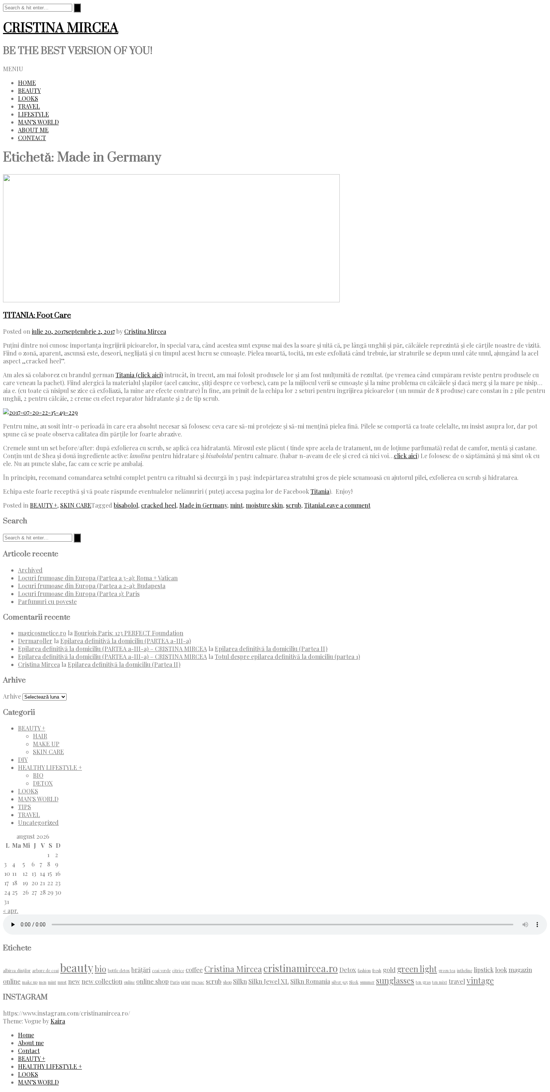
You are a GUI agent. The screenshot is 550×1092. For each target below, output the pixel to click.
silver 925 (339, 982)
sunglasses (395, 980)
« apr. (10, 910)
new (74, 981)
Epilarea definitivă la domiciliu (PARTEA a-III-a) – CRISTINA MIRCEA (112, 649)
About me (31, 1043)
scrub (293, 505)
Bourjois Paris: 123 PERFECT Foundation (128, 633)
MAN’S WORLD (38, 122)
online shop (152, 981)
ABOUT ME (33, 130)
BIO (38, 775)
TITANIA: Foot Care (37, 315)
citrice (178, 970)
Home (26, 1035)
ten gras (423, 982)
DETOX (43, 783)
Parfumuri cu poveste (47, 601)
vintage (480, 980)
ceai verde (161, 970)
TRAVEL (29, 106)
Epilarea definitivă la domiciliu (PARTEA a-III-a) (125, 641)
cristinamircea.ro (300, 968)
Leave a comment (346, 505)
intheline (464, 970)
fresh (376, 970)
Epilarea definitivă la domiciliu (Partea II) (271, 649)
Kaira (58, 1021)
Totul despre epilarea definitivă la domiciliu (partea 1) (287, 656)
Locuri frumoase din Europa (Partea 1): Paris (79, 594)
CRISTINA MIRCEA (60, 28)
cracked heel (158, 505)
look (501, 969)
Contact (29, 1051)
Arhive (12, 696)
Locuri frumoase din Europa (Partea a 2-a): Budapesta (91, 586)
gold (389, 969)
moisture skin (264, 505)
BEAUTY (29, 90)
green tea (447, 970)
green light (417, 968)
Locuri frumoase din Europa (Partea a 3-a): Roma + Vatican (98, 578)
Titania (320, 491)
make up (29, 982)
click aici (405, 456)
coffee (194, 969)
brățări (140, 969)
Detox (347, 969)
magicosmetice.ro (42, 633)
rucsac (198, 982)
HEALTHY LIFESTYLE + (50, 767)
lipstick (484, 969)
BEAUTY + (43, 505)
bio (100, 968)
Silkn (240, 981)
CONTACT (32, 138)
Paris (175, 982)
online (129, 982)
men (42, 982)
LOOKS (28, 98)
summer (367, 982)
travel (457, 981)
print (185, 982)
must (62, 982)
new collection (102, 981)
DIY (23, 759)
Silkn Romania (310, 981)
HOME (27, 83)
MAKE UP (46, 744)
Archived (30, 570)
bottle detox (119, 970)
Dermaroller (35, 641)
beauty (76, 967)
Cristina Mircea (145, 331)
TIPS (24, 807)
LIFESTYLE (33, 114)
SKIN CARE (75, 505)
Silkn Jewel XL (268, 981)
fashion (364, 970)
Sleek (353, 982)
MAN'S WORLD (38, 799)
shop (227, 982)
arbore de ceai (45, 970)
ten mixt (439, 982)
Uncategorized (38, 822)
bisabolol (126, 505)
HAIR (40, 736)
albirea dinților (17, 970)
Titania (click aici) (139, 375)
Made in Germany (203, 505)
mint (236, 505)
